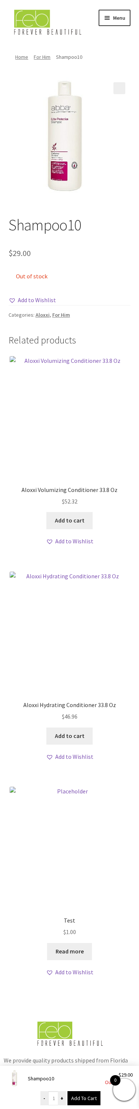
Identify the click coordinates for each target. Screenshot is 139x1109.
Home (21, 57)
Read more (70, 951)
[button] (119, 88)
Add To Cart (84, 1098)
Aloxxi (43, 314)
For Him (42, 57)
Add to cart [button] (70, 520)
